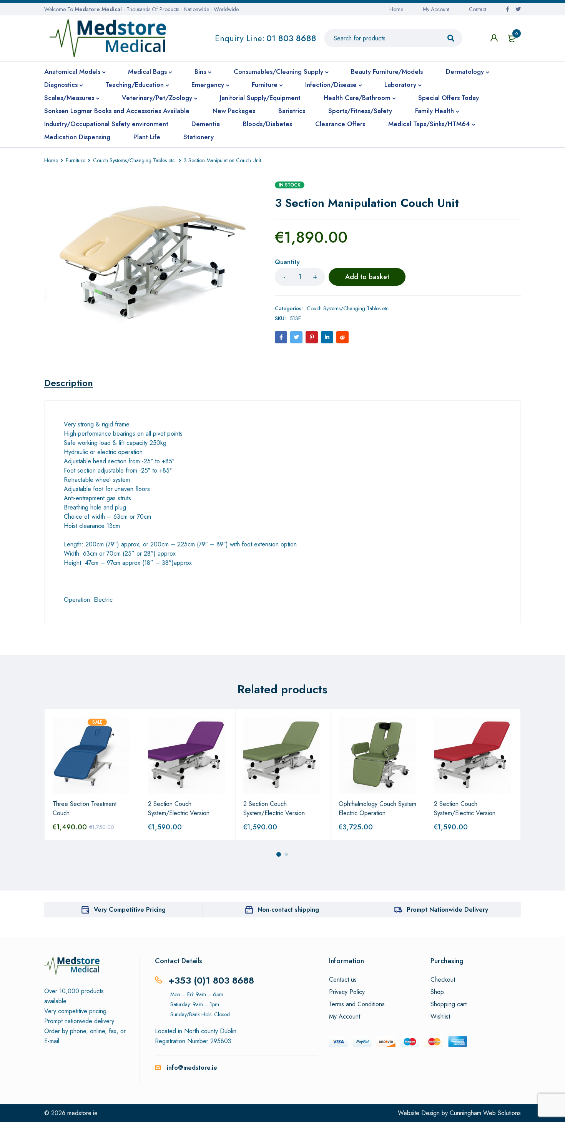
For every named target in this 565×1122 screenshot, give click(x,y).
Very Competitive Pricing (130, 909)
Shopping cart (448, 1004)
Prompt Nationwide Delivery (447, 909)
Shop (437, 992)
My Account (436, 9)
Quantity (287, 262)
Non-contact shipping (288, 909)
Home (396, 9)
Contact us (343, 980)
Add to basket (367, 277)
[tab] (68, 383)
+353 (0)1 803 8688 (211, 980)
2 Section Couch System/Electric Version (178, 808)
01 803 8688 (291, 38)
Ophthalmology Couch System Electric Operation (377, 808)
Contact (477, 9)
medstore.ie (82, 1113)
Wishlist (440, 1016)
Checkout (442, 980)
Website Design (419, 1113)
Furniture (75, 160)
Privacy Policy (347, 992)
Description (68, 383)
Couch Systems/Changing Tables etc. (134, 160)
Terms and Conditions (357, 1004)
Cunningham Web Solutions (485, 1113)
